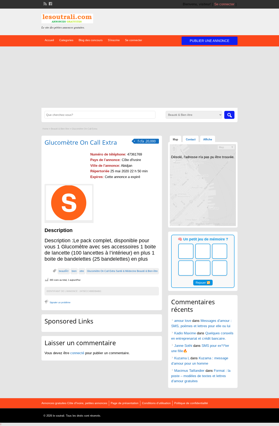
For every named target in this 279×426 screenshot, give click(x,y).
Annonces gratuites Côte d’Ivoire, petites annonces (74, 403)
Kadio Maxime (185, 333)
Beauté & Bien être (60, 128)
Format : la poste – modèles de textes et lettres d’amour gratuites (200, 376)
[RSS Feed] (44, 3)
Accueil (49, 40)
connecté (77, 353)
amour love (182, 321)
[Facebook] (50, 3)
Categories (66, 40)
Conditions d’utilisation (156, 403)
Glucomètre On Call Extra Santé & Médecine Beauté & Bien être (122, 271)
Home (45, 128)
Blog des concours (91, 40)
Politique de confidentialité (191, 403)
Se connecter (224, 4)
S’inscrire (114, 40)
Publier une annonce (209, 41)
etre (82, 271)
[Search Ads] (229, 115)
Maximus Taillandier (189, 371)
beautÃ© (64, 271)
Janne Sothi (183, 346)
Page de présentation (124, 403)
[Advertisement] (139, 77)
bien (74, 271)
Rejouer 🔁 (203, 282)
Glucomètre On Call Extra (81, 142)
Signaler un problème (60, 302)
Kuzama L (181, 358)
